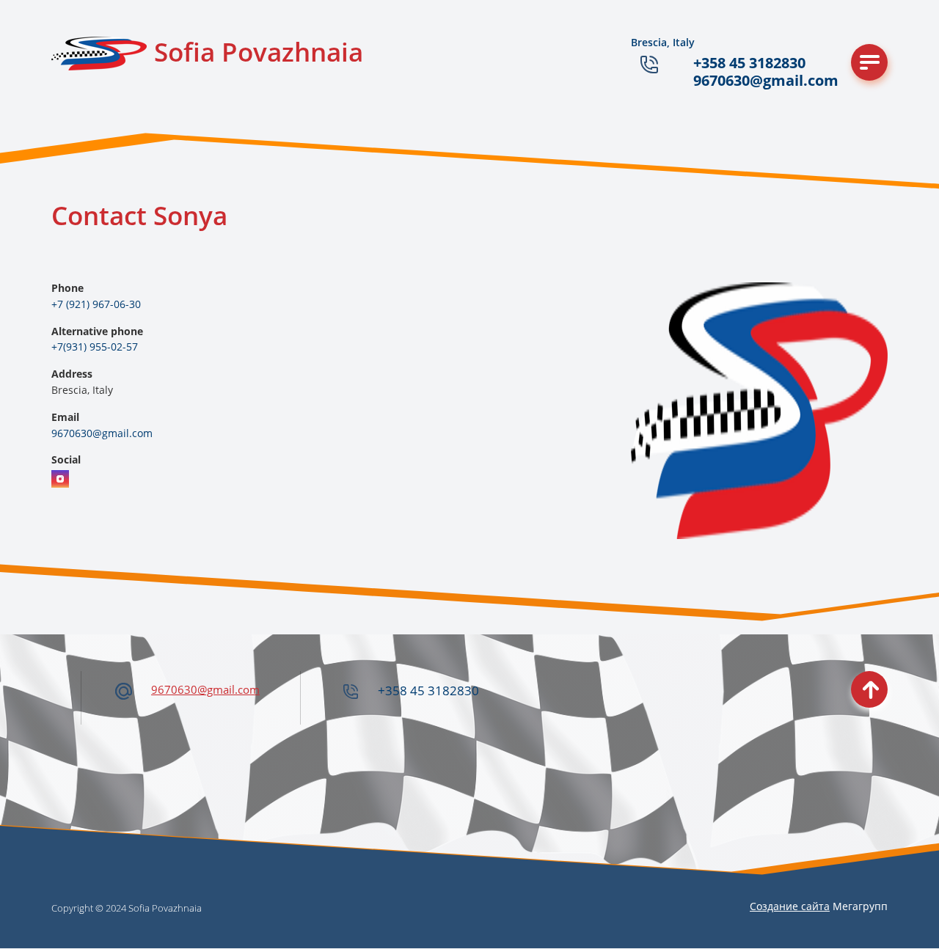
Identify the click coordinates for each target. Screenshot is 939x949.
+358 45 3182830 (749, 63)
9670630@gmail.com (765, 80)
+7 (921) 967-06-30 (96, 304)
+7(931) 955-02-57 (94, 346)
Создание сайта (790, 906)
